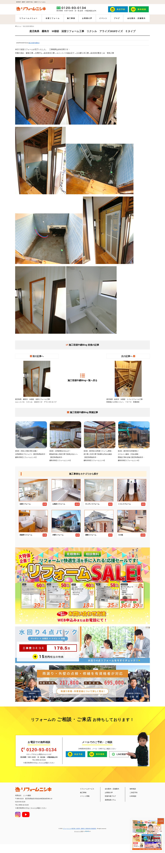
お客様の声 (87, 18)
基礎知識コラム (110, 800)
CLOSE (160, 821)
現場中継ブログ (110, 796)
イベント (103, 18)
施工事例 (71, 18)
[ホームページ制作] (88, 831)
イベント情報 (84, 796)
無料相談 (133, 789)
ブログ (117, 18)
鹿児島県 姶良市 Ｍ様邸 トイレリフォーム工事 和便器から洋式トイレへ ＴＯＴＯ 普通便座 (125, 400)
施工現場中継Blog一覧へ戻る (82, 380)
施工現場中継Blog (34, 43)
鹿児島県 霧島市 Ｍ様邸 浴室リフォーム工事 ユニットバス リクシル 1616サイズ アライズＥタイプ (35, 400)
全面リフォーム (53, 18)
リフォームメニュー (28, 18)
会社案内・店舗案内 (136, 18)
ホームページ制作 (78, 831)
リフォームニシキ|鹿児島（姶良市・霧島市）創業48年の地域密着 (79, 828)
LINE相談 (133, 796)
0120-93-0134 (41, 749)
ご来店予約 (134, 792)
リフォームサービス (87, 789)
